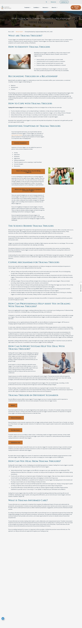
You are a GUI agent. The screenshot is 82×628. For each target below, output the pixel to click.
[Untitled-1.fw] (6, 7)
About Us (54, 7)
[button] (42, 2)
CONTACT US (64, 2)
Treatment (26, 7)
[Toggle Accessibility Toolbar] (2, 618)
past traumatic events (17, 135)
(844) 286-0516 (76, 7)
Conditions (36, 7)
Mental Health (19, 31)
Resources (53, 2)
